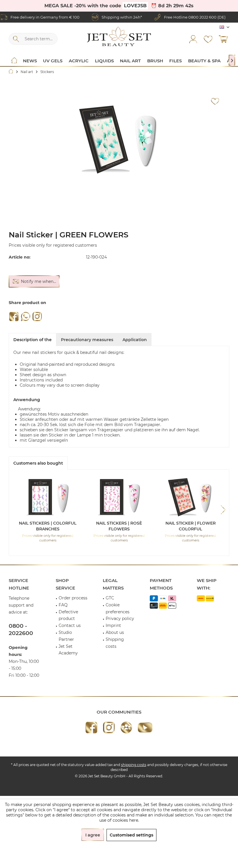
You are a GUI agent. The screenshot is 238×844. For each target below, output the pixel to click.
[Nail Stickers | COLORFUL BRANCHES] (47, 497)
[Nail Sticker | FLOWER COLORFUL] (190, 497)
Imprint (113, 625)
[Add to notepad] (215, 101)
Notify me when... (38, 281)
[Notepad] (208, 39)
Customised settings (131, 835)
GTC (110, 598)
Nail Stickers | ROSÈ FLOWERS (119, 526)
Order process (73, 598)
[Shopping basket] (223, 39)
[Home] (14, 61)
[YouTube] (145, 727)
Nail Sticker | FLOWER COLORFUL (190, 526)
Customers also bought (38, 463)
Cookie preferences (117, 608)
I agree (92, 835)
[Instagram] (37, 316)
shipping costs (133, 765)
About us (115, 632)
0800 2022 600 (202, 17)
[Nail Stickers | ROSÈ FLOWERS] (119, 497)
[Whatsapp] (25, 316)
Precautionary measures (87, 339)
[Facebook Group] (126, 727)
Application (134, 339)
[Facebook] (14, 316)
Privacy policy (120, 618)
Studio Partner (66, 636)
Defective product (68, 615)
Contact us (70, 625)
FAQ (63, 604)
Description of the (32, 339)
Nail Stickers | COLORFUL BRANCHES (47, 526)
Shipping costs (115, 643)
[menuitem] (223, 39)
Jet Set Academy (68, 650)
